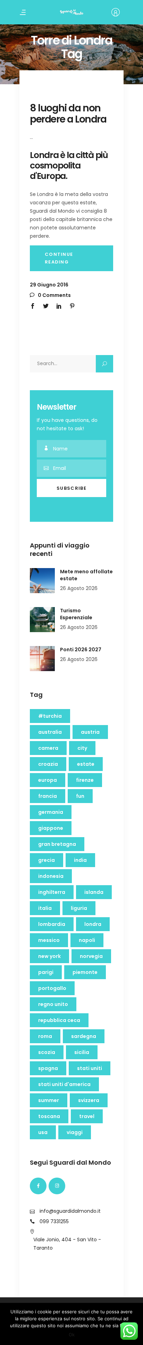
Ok (72, 1334)
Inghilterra (51, 892)
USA (43, 1132)
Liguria (79, 908)
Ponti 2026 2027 (80, 649)
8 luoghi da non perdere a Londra (68, 113)
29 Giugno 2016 (49, 284)
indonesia (51, 876)
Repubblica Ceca (59, 1020)
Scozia (46, 1052)
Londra (92, 924)
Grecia (46, 860)
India (80, 860)
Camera (48, 748)
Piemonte (85, 972)
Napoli (87, 940)
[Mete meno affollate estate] (42, 580)
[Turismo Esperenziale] (42, 619)
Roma (45, 1036)
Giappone (50, 828)
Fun (80, 796)
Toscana (49, 1116)
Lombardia (51, 924)
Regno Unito (53, 1004)
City (82, 748)
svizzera (88, 1100)
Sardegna (83, 1036)
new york (49, 956)
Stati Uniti (89, 1068)
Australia (50, 732)
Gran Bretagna (57, 844)
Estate (85, 764)
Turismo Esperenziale (76, 614)
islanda (93, 892)
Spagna (48, 1068)
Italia (45, 908)
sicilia (81, 1052)
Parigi (45, 972)
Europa (47, 780)
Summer (48, 1100)
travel (86, 1116)
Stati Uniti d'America (64, 1084)
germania (50, 812)
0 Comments (54, 295)
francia (47, 796)
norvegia (91, 956)
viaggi (75, 1132)
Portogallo (52, 988)
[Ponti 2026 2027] (42, 658)
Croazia (48, 764)
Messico (49, 940)
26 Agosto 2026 (79, 588)
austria (90, 732)
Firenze (85, 780)
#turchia (50, 716)
